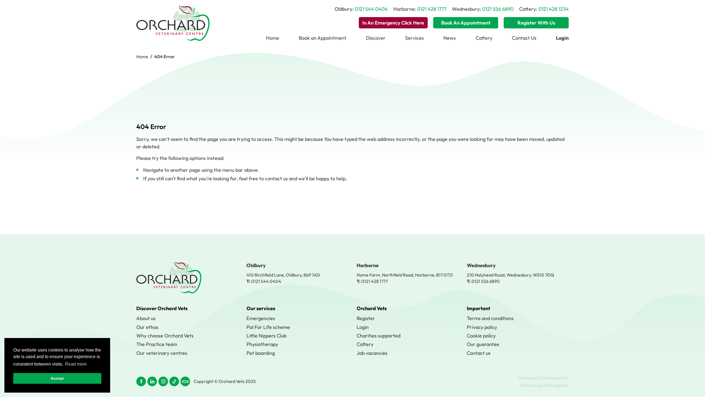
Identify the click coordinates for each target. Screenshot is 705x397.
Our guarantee (483, 344)
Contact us (478, 353)
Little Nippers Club (266, 335)
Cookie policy (481, 335)
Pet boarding (260, 353)
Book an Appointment (465, 23)
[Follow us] (141, 381)
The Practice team (156, 344)
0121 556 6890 (498, 9)
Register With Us (536, 23)
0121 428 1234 (553, 9)
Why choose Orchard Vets (165, 335)
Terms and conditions (490, 318)
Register (366, 318)
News (449, 38)
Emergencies (260, 318)
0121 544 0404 (371, 9)
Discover (376, 38)
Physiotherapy (262, 344)
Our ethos (147, 327)
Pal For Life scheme (268, 327)
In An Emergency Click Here (393, 23)
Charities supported (378, 335)
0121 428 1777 (431, 9)
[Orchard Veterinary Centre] (173, 23)
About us (146, 318)
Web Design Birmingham (544, 385)
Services (414, 38)
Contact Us (524, 38)
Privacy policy (482, 327)
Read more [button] (76, 364)
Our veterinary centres (161, 353)
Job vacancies (372, 353)
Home (272, 38)
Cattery (484, 38)
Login (363, 327)
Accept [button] (57, 378)
